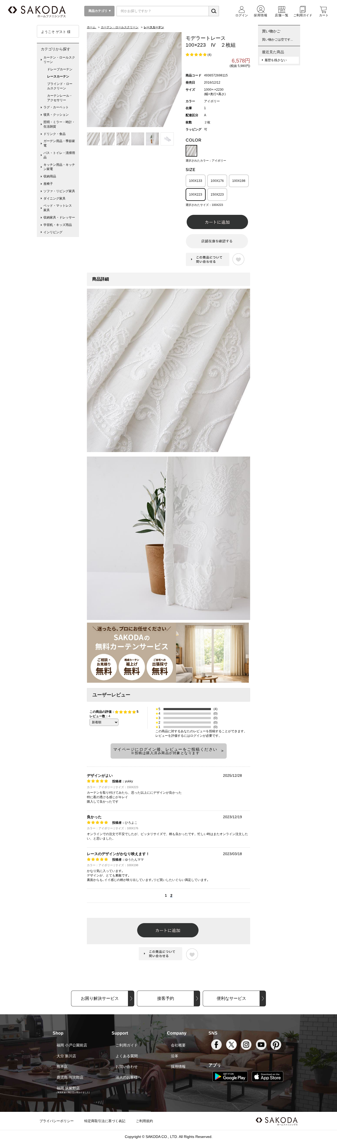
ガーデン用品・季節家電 (59, 143)
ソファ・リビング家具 (59, 191)
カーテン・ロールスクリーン (59, 60)
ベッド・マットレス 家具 (59, 208)
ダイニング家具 (54, 198)
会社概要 (178, 1045)
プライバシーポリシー (56, 1121)
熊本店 (62, 1066)
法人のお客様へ (128, 1077)
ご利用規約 (144, 1121)
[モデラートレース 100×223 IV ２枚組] (134, 79)
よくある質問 (127, 1056)
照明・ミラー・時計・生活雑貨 (59, 124)
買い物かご (271, 31)
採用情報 (178, 1066)
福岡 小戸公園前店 (72, 1045)
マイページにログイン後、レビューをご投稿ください (165, 751)
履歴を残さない (276, 60)
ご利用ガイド (127, 1045)
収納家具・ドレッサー (59, 217)
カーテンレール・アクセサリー (59, 98)
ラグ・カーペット (56, 107)
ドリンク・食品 (54, 134)
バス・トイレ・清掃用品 (59, 155)
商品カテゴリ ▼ (99, 11)
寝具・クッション (56, 115)
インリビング (52, 232)
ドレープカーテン (59, 69)
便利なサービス (231, 998)
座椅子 (48, 184)
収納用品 (49, 176)
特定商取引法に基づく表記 (104, 1121)
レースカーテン (58, 76)
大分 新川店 (66, 1056)
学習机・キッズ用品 (57, 225)
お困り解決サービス (100, 998)
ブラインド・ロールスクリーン (59, 86)
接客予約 (165, 998)
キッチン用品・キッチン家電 (59, 167)
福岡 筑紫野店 (68, 1088)
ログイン (196, 736)
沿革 (174, 1056)
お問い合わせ (127, 1066)
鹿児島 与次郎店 (70, 1077)
